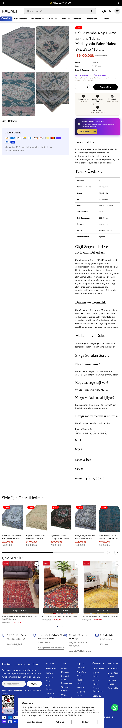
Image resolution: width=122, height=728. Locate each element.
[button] (3, 2)
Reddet (85, 722)
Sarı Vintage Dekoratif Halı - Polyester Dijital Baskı (60, 616)
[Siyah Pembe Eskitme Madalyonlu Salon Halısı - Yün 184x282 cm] (61, 518)
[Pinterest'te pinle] (101, 478)
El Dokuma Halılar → (83, 433)
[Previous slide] (110, 552)
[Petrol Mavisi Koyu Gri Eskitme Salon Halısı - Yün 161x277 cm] (109, 518)
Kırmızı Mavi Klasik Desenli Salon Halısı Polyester (20, 616)
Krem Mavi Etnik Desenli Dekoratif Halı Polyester (100, 616)
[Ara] (92, 11)
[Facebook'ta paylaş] (87, 478)
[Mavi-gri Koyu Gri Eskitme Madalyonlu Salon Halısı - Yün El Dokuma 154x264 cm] (85, 518)
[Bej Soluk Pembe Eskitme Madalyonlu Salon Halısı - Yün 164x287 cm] (36, 518)
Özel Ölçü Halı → (100, 433)
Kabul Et (60, 722)
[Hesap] (110, 11)
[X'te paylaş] (94, 478)
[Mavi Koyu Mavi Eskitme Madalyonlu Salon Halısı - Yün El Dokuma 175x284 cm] (12, 518)
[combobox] (60, 11)
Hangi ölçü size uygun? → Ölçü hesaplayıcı (90, 75)
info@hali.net (106, 639)
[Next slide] (117, 552)
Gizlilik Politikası (75, 715)
